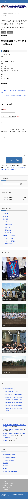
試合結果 (4, 32)
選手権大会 (10, 32)
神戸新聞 (5, 468)
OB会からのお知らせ (9, 235)
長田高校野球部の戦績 (9, 388)
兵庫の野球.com (6, 489)
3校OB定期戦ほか (10, 243)
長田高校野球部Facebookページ (12, 471)
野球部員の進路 (7, 299)
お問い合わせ (6, 487)
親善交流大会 (8, 224)
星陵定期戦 (8, 230)
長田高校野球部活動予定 (9, 483)
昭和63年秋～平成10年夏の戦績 (13, 399)
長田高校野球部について (9, 351)
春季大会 (7, 227)
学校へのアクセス (8, 372)
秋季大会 (7, 221)
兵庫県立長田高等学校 (9, 460)
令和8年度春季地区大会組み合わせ (12, 429)
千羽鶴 (5, 279)
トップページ (6, 481)
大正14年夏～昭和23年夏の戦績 (13, 408)
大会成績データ (7, 410)
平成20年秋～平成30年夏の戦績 (13, 394)
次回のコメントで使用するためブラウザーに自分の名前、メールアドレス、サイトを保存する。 (13, 131)
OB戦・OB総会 (9, 238)
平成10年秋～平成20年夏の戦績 (13, 397)
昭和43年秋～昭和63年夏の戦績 (13, 402)
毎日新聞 (5, 465)
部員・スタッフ (7, 325)
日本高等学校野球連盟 (9, 454)
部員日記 (5, 216)
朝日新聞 (5, 463)
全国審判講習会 (7, 438)
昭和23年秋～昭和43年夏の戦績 (13, 405)
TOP (10, 13)
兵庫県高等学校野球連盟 (9, 457)
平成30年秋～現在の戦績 (11, 391)
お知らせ (5, 213)
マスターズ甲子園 (10, 241)
